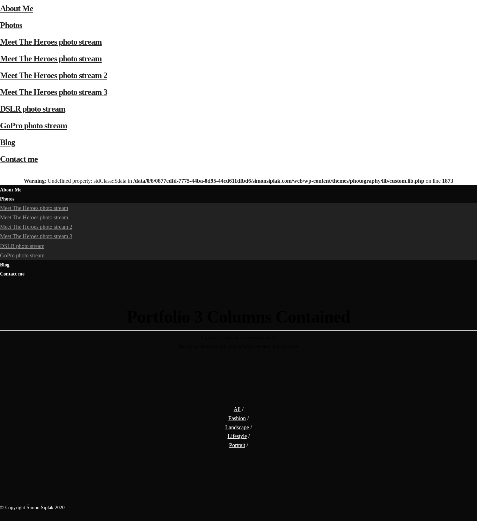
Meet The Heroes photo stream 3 (53, 92)
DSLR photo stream (32, 108)
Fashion (237, 418)
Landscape (237, 427)
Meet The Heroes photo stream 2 (53, 75)
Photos (11, 25)
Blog (7, 142)
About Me (16, 8)
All (237, 409)
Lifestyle (237, 436)
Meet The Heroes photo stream (51, 41)
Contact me (19, 159)
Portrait (237, 445)
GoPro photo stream (33, 125)
